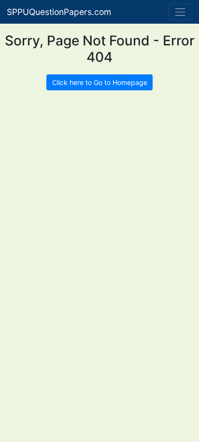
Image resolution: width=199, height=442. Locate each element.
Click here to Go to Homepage (99, 82)
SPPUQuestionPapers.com (59, 12)
